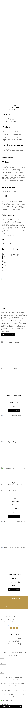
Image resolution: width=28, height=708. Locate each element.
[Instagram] (14, 628)
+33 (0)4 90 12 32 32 (8, 619)
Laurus (14, 105)
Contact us (5, 652)
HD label (14, 255)
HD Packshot (21, 255)
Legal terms (9, 677)
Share (4, 256)
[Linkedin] (17, 628)
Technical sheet (7, 255)
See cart (18, 706)
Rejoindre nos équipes (19, 652)
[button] (14, 258)
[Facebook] (11, 628)
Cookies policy (14, 679)
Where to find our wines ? (14, 655)
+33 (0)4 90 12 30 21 (15, 643)
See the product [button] (14, 410)
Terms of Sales (18, 677)
